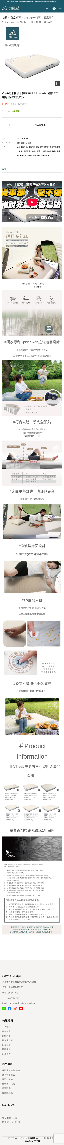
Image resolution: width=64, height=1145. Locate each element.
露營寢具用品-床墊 (24, 143)
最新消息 (6, 1031)
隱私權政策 (7, 1040)
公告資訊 (6, 1027)
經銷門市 (6, 1036)
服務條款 (6, 1045)
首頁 (5, 17)
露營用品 (27, 151)
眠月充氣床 (44, 147)
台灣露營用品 (22, 147)
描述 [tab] (4, 169)
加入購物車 (40, 124)
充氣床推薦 (36, 151)
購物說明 (6, 1049)
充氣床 (19, 151)
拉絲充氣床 (32, 155)
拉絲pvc (23, 155)
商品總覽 (15, 17)
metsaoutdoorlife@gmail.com (22, 1003)
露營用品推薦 (34, 147)
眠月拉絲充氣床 (43, 155)
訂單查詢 (6, 1053)
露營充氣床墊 (55, 147)
